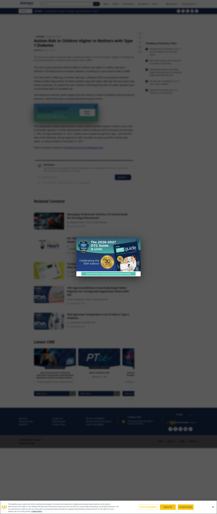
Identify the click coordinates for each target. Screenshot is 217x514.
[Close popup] (137, 241)
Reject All (168, 507)
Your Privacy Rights (148, 507)
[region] (108, 507)
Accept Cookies (185, 507)
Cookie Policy (36, 511)
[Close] (213, 507)
